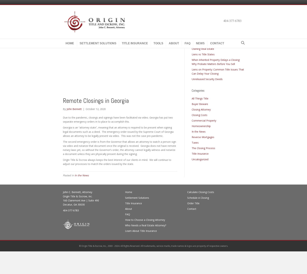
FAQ (187, 43)
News (200, 43)
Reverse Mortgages (203, 137)
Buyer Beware (200, 104)
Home (70, 43)
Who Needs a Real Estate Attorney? (145, 225)
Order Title (193, 203)
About (174, 43)
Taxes (195, 142)
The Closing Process (203, 148)
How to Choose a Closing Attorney (145, 220)
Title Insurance (135, 43)
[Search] (242, 43)
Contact (217, 43)
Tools (158, 43)
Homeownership (201, 126)
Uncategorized (200, 159)
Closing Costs (199, 115)
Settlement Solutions (98, 43)
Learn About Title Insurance (141, 231)
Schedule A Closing (198, 197)
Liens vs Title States (203, 54)
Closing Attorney (201, 109)
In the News (82, 175)
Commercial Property (204, 120)
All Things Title (200, 98)
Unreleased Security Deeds (207, 79)
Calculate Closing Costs (200, 192)
